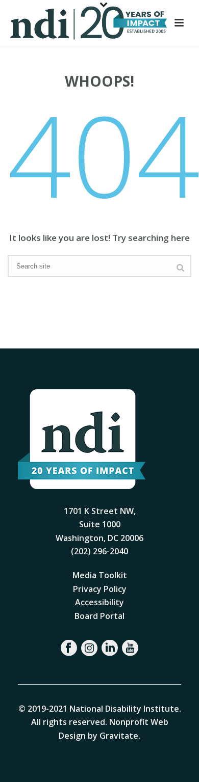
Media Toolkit (99, 575)
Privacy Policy (100, 589)
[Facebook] (69, 648)
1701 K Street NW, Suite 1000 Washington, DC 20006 (99, 524)
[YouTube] (130, 648)
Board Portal (99, 616)
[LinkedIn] (110, 648)
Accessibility (99, 602)
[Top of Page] (176, 762)
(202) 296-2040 (99, 551)
